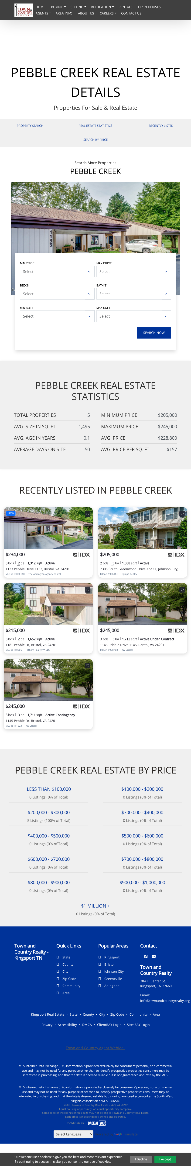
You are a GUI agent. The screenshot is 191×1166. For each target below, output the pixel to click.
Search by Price (95, 140)
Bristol (109, 964)
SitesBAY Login (138, 1024)
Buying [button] (57, 7)
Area (66, 993)
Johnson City (114, 971)
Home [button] (41, 7)
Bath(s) (101, 285)
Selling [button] (77, 7)
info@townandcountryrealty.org (165, 1000)
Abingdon (111, 985)
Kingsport (111, 957)
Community (71, 985)
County (67, 964)
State (66, 957)
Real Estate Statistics (95, 126)
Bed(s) (25, 285)
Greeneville (113, 978)
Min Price (27, 263)
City (65, 971)
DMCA (87, 1024)
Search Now (154, 332)
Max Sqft (103, 308)
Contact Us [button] (131, 13)
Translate (130, 1134)
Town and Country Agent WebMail (95, 1047)
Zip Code (69, 978)
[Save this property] (87, 514)
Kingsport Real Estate (47, 1014)
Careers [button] (107, 13)
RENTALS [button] (126, 7)
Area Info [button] (64, 13)
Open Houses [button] (149, 7)
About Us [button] (86, 13)
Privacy (46, 1024)
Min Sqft (26, 308)
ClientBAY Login (109, 1024)
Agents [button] (42, 13)
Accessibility (67, 1024)
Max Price (104, 263)
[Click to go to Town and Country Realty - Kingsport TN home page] (23, 9)
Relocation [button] (101, 7)
